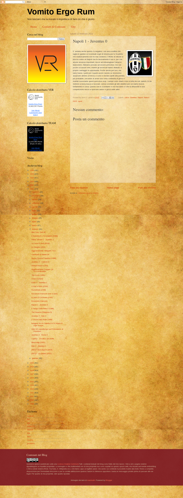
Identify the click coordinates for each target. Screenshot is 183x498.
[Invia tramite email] (102, 97)
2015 (32, 382)
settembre (36, 203)
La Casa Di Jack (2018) (40, 243)
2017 (32, 374)
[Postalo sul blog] (105, 97)
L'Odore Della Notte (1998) (41, 320)
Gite (73, 26)
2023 (32, 181)
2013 (32, 389)
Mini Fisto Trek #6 (38, 232)
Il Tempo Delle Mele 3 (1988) (42, 309)
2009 (32, 404)
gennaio (35, 358)
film (28, 419)
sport (80, 101)
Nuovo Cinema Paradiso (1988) (43, 258)
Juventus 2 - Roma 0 (39, 335)
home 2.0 (30, 426)
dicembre (36, 192)
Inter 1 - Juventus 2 (38, 346)
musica (30, 440)
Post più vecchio (147, 187)
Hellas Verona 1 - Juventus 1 (42, 240)
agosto (35, 207)
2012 (32, 393)
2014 (32, 385)
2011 (32, 396)
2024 (32, 178)
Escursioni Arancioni (39, 301)
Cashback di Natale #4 (40, 254)
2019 (32, 367)
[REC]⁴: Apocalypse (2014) (41, 350)
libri (28, 433)
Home (33, 26)
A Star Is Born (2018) (39, 286)
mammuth (91, 480)
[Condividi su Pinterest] (113, 97)
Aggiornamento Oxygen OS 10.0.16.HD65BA (42, 270)
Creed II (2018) (37, 279)
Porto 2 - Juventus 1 (39, 283)
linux (29, 437)
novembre (36, 196)
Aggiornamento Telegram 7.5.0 (43, 251)
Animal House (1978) (39, 266)
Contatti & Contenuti (54, 26)
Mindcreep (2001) (38, 342)
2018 (32, 370)
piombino (31, 443)
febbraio (35, 229)
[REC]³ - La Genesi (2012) (41, 354)
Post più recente (79, 187)
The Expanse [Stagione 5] (41, 312)
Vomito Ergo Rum (61, 11)
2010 (32, 400)
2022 (32, 185)
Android (30, 416)
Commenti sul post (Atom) (88, 193)
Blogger (109, 480)
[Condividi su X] (108, 97)
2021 (32, 189)
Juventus (133, 97)
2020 (32, 363)
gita (28, 423)
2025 (32, 174)
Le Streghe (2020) (38, 247)
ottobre (35, 199)
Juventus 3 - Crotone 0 (40, 262)
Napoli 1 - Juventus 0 (39, 305)
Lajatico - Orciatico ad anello (42, 339)
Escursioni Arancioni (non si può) (44, 294)
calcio (126, 97)
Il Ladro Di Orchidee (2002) (42, 297)
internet (30, 430)
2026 (32, 170)
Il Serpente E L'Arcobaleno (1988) (44, 236)
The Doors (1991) (38, 275)
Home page (113, 187)
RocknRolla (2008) (38, 290)
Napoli (140, 97)
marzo (35, 225)
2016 (32, 378)
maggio (35, 218)
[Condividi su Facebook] (110, 97)
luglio (34, 211)
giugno (35, 214)
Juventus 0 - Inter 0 (38, 316)
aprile (34, 222)
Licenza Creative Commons (68, 464)
